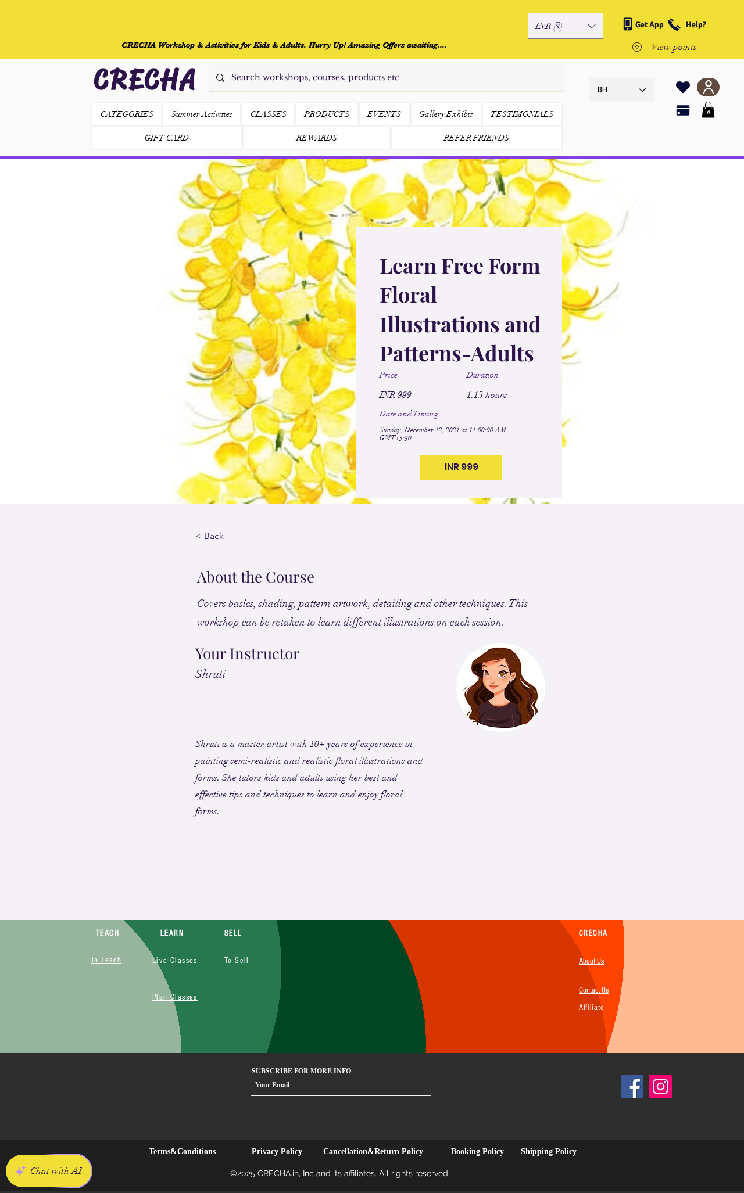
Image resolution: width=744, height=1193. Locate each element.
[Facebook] (632, 1086)
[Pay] (683, 110)
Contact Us (594, 990)
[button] (565, 26)
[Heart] (683, 87)
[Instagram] (660, 1086)
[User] (708, 87)
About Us (591, 961)
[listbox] (565, 26)
